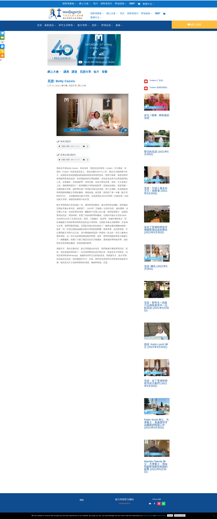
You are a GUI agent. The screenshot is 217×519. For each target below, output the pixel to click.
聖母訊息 (106, 25)
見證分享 (85, 72)
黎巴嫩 (64, 85)
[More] (2, 55)
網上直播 (195, 24)
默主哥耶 (82, 25)
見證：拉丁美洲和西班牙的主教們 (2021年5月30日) (155, 383)
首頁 (39, 25)
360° (132, 4)
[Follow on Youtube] (150, 503)
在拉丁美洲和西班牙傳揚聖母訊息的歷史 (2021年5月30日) (155, 230)
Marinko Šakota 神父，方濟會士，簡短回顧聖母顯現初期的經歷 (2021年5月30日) (155, 466)
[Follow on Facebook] (154, 503)
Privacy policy (180, 515)
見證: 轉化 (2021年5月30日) (155, 267)
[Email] (2, 37)
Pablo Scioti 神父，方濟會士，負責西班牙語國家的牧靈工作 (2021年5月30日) (156, 423)
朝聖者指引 (106, 4)
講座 (66, 72)
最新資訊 (49, 25)
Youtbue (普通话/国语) (158, 87)
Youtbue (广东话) (156, 80)
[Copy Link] (2, 51)
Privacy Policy (160, 515)
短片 (96, 72)
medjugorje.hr (125, 503)
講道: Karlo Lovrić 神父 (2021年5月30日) (156, 345)
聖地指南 (119, 4)
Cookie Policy (147, 515)
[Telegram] (2, 33)
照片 (95, 4)
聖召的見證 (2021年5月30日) (156, 153)
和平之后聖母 (66, 25)
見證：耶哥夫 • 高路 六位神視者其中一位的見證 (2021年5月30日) (156, 306)
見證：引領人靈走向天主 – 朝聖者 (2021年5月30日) (155, 191)
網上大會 (84, 4)
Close (170, 515)
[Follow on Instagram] (159, 503)
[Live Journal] (2, 42)
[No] (214, 516)
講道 (74, 72)
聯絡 (82, 500)
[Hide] (1, 60)
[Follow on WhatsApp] (163, 503)
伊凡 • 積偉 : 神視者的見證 (156, 116)
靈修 (118, 25)
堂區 (94, 25)
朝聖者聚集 (68, 4)
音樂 (104, 72)
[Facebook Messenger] (2, 46)
